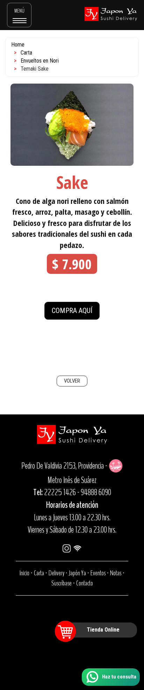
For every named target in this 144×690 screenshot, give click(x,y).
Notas (115, 573)
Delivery (56, 573)
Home (17, 44)
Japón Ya (77, 573)
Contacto (84, 583)
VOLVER (72, 381)
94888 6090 (96, 492)
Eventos (98, 573)
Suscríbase (61, 583)
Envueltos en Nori (40, 60)
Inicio (24, 573)
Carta (26, 52)
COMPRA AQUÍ (72, 310)
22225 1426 (60, 492)
